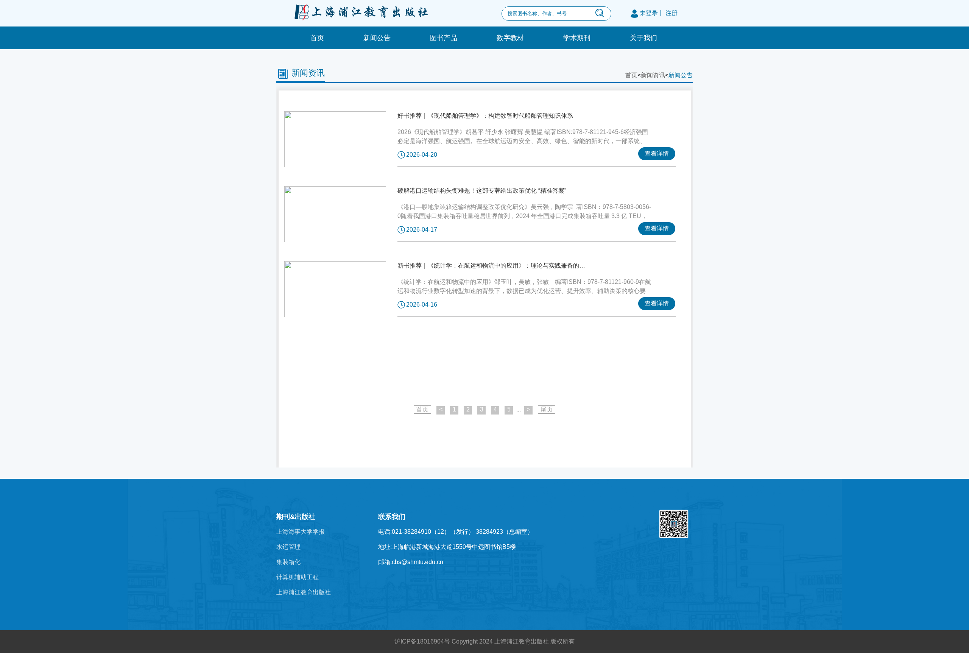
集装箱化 (288, 562)
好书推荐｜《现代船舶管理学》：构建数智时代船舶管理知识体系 (485, 115)
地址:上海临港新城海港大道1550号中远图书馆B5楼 (447, 547)
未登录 (649, 13)
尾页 (547, 409)
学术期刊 (576, 38)
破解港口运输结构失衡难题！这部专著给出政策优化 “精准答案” (481, 190)
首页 (317, 38)
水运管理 (288, 547)
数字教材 (510, 38)
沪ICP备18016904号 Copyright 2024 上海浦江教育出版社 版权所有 (484, 641)
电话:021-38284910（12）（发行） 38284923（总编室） (455, 531)
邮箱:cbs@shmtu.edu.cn (410, 562)
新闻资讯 (308, 73)
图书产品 (443, 38)
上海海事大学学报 (300, 531)
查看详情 (657, 153)
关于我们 (643, 38)
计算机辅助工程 (297, 577)
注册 (671, 13)
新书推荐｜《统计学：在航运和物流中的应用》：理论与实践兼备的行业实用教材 (492, 265)
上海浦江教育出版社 (303, 592)
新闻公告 (377, 38)
